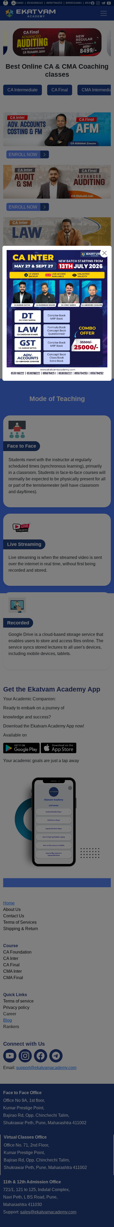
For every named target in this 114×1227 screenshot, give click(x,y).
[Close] (104, 253)
